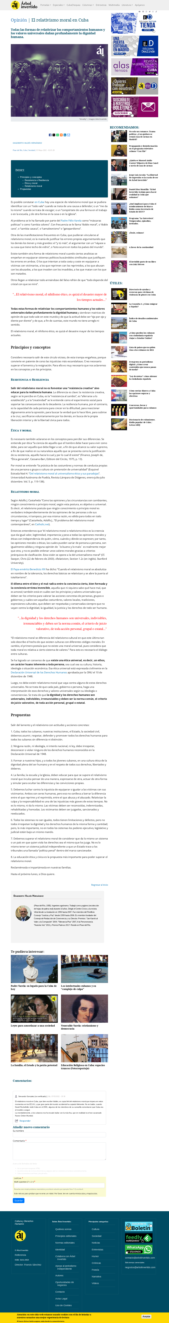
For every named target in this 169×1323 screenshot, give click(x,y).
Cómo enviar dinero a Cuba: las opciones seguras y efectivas (142, 393)
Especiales (58, 5)
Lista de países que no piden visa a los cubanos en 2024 (142, 348)
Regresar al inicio (99, 884)
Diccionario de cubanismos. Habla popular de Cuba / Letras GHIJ (142, 422)
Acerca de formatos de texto (25, 1163)
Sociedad (31, 150)
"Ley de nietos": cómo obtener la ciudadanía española (143, 377)
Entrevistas (101, 5)
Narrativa (96, 1276)
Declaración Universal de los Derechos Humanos (39, 672)
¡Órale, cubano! (136, 233)
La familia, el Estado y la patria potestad (34, 1065)
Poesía (95, 1270)
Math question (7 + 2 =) (24, 1182)
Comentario (19, 1140)
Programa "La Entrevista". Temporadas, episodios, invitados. (141, 221)
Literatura (126, 5)
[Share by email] (61, 135)
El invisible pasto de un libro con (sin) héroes (142, 263)
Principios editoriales (65, 1236)
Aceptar (146, 1316)
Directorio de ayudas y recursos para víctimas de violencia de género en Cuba (142, 292)
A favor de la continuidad (141, 247)
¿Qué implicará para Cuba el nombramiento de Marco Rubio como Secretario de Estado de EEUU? (142, 208)
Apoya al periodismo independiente (65, 1267)
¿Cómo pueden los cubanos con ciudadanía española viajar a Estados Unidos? (142, 335)
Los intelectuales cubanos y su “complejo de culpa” (78, 987)
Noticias (96, 1242)
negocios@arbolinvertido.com (140, 1267)
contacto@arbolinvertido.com (140, 1257)
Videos (95, 1283)
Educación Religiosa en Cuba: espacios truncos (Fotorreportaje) (83, 1067)
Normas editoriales (65, 1242)
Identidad (60, 1249)
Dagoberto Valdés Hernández (27, 143)
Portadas (44, 5)
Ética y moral (31, 183)
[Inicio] (24, 5)
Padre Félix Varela (71, 220)
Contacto (60, 1292)
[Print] (68, 135)
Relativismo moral (33, 186)
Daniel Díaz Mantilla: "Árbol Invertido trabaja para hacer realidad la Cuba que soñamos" (143, 193)
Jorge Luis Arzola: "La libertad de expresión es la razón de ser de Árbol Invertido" (143, 177)
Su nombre (18, 1130)
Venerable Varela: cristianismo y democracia (79, 1027)
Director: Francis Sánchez (28, 1264)
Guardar (19, 1200)
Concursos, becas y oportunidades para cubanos (142, 406)
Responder (25, 1120)
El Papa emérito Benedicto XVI (28, 569)
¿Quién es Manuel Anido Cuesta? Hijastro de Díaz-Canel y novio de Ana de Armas (143, 163)
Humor (95, 1256)
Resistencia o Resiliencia (37, 180)
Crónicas (96, 1263)
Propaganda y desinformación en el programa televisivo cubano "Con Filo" (143, 148)
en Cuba (40, 202)
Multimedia (114, 5)
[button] (140, 11)
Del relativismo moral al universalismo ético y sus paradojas (64, 473)
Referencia (20, 1255)
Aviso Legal (61, 1298)
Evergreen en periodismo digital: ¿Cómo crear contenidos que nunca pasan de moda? (142, 366)
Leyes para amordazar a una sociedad (33, 1025)
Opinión (19, 20)
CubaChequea (73, 5)
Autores (59, 1275)
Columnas (87, 5)
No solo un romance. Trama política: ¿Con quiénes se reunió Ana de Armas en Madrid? (142, 135)
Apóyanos (140, 5)
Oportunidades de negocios (64, 1283)
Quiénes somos (63, 1229)
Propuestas (25, 189)
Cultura (95, 1229)
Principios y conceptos (31, 177)
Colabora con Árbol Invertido (65, 1258)
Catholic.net (42, 524)
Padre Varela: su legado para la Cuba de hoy (34, 987)
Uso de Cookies (63, 1305)
